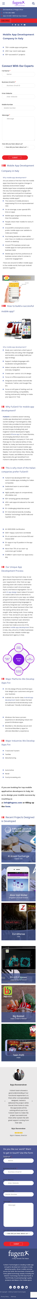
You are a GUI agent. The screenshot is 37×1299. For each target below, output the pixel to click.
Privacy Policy (5, 1296)
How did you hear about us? (12, 144)
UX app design (11, 592)
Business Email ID (9, 82)
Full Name (6, 71)
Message (6, 115)
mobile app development (19, 627)
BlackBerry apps (19, 728)
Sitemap (13, 1296)
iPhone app (15, 434)
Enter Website (7, 93)
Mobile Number (7, 105)
